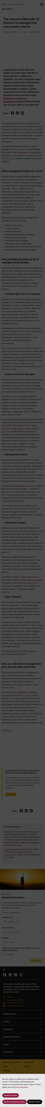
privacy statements (21, 1087)
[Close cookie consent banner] (40, 1079)
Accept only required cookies (14, 1102)
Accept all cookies (10, 1095)
